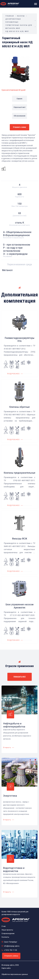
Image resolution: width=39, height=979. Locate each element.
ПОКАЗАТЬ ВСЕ (20, 677)
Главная (10, 16)
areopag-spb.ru (8, 965)
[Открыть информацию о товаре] (19, 343)
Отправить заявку (19, 127)
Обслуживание (19, 116)
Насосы (21, 16)
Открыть (7, 747)
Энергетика (10, 795)
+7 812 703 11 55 (10, 950)
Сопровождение (8, 933)
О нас (4, 926)
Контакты (5, 937)
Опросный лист (19, 107)
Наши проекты (7, 930)
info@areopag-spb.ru (11, 946)
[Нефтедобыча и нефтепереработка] (4, 168)
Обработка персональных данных (15, 974)
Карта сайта (6, 968)
